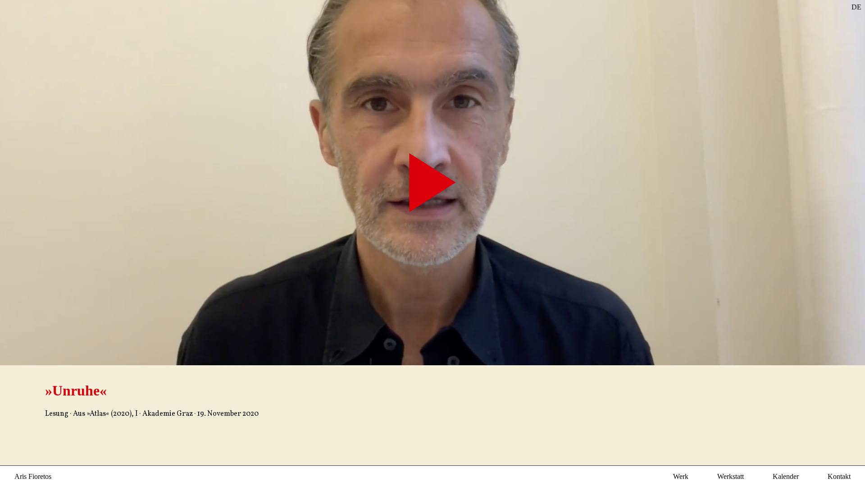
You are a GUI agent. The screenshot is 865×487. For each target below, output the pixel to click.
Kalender (786, 476)
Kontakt (839, 476)
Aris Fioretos (32, 476)
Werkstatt (730, 476)
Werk (680, 476)
